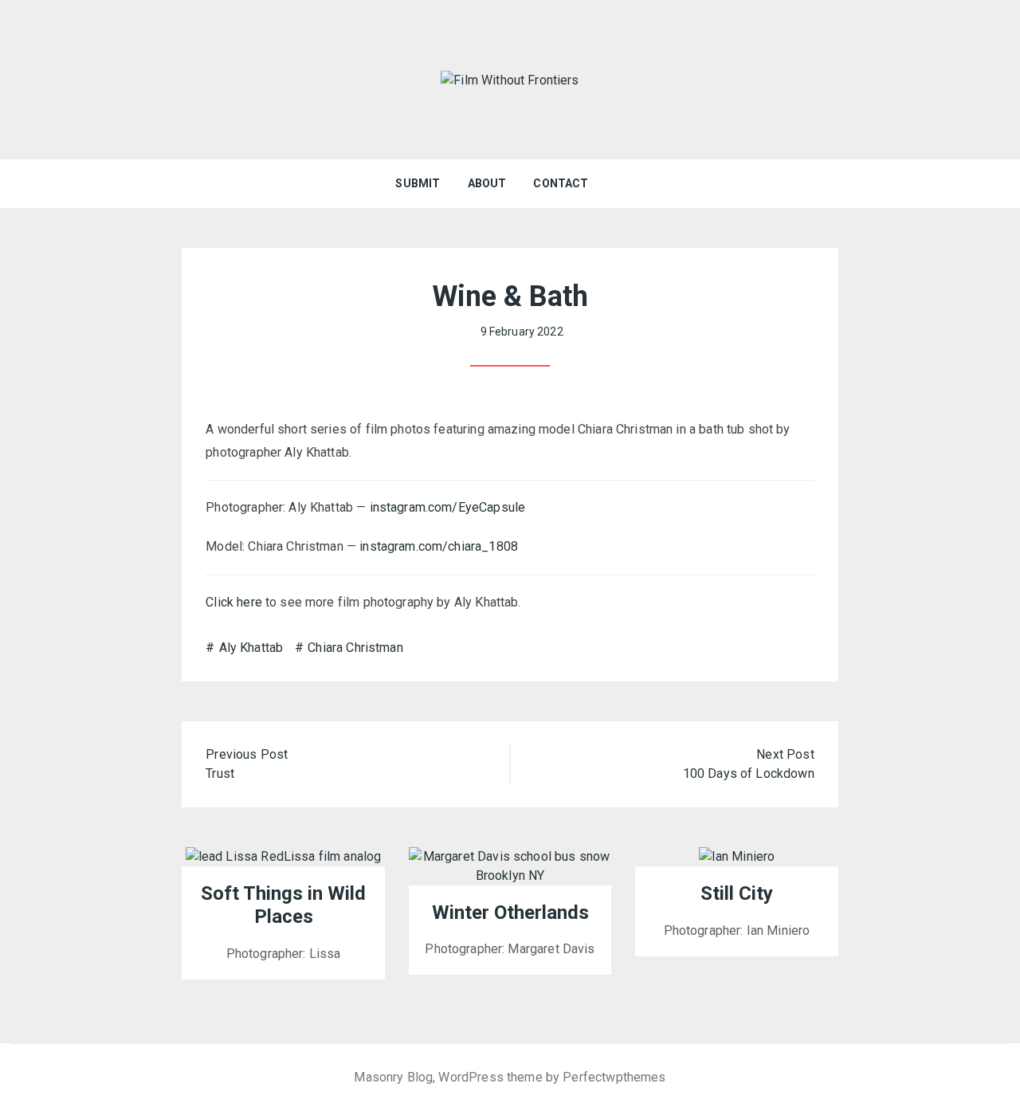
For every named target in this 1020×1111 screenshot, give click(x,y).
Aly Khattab (251, 647)
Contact (560, 183)
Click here (234, 602)
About (487, 183)
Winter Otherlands (510, 912)
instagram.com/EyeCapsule (448, 507)
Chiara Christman (355, 647)
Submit (417, 183)
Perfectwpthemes (614, 1077)
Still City (736, 893)
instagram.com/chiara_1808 (438, 546)
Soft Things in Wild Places (283, 905)
